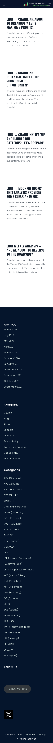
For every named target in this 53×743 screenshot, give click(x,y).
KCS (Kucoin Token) (14, 575)
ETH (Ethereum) (12, 529)
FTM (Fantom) (11, 541)
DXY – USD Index (12, 523)
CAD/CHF (9, 501)
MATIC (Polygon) (13, 586)
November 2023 (12, 375)
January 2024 (11, 363)
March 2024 (10, 352)
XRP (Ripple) (10, 655)
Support (8, 429)
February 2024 (12, 358)
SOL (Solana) (11, 609)
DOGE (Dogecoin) (13, 512)
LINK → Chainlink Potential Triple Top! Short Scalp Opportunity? (23, 78)
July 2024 (9, 335)
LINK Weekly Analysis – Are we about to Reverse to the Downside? (25, 250)
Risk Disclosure (12, 458)
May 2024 (9, 341)
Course (8, 412)
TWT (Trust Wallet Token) (18, 626)
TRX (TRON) (10, 621)
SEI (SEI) (8, 604)
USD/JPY (8, 649)
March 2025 (10, 329)
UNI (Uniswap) (11, 638)
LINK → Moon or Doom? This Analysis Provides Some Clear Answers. (24, 192)
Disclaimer (9, 435)
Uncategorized (12, 632)
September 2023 (13, 386)
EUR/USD (8, 535)
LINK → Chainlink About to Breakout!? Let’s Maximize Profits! (25, 23)
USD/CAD (9, 644)
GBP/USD (9, 546)
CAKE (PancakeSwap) (16, 506)
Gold (6, 552)
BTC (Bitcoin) (11, 495)
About (7, 424)
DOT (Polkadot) (12, 518)
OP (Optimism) (12, 598)
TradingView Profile (17, 689)
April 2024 (9, 346)
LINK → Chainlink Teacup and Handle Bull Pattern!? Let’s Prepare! (26, 138)
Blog (6, 418)
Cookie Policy (11, 452)
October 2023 (11, 381)
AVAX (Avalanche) (14, 489)
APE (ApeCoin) (12, 483)
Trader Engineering (34, 734)
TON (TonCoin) (12, 615)
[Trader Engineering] (37, 4)
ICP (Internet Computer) (17, 558)
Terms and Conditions (16, 447)
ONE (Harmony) (12, 592)
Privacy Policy (11, 441)
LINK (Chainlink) (12, 581)
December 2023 (13, 369)
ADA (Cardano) (12, 478)
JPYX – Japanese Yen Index (19, 569)
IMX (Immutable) (13, 563)
